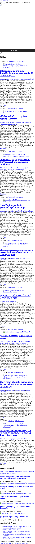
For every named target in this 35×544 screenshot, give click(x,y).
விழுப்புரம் (14, 124)
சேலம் (7, 122)
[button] (20, 51)
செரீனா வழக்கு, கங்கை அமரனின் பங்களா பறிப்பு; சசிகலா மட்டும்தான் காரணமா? (17, 527)
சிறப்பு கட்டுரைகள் (11, 79)
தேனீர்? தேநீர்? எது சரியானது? (11, 529)
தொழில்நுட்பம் (4, 343)
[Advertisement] (17, 31)
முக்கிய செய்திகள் (29, 79)
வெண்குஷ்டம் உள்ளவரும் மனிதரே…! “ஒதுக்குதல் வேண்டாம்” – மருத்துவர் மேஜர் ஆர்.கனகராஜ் (15, 432)
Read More (3, 105)
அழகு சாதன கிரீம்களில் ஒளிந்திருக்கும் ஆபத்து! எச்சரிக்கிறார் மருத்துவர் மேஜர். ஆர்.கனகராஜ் (17, 384)
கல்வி (22, 341)
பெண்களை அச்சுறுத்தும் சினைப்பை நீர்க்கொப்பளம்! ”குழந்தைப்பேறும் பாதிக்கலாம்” (15, 161)
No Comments (20, 61)
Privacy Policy (17, 543)
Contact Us (25, 543)
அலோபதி (2, 79)
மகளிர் (5, 169)
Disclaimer (9, 543)
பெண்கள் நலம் (20, 122)
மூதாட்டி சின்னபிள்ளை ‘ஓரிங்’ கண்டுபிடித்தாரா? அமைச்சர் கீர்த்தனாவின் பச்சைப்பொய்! (16, 477)
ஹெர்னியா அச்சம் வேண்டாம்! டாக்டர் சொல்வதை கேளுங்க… (15, 296)
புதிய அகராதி (12, 61)
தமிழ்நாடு (12, 122)
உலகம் (18, 341)
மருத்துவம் (20, 79)
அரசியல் (2, 341)
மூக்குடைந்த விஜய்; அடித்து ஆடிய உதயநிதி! (14, 516)
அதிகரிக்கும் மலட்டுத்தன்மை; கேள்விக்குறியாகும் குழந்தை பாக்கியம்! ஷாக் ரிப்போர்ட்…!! (16, 73)
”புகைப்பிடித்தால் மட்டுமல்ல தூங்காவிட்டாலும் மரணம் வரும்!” (14, 206)
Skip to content (4, 0)
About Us (2, 543)
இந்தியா (14, 341)
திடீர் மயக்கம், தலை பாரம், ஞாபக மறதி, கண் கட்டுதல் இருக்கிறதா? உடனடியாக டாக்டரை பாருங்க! (16, 252)
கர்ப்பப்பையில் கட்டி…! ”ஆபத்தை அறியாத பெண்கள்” (14, 117)
